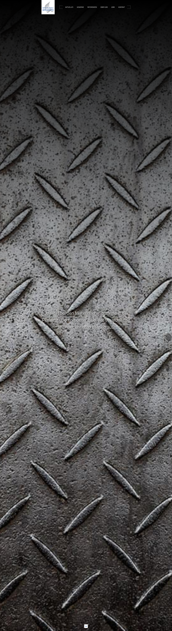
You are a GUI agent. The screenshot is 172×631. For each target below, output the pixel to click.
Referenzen (92, 7)
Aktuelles (69, 7)
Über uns (104, 7)
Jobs (113, 7)
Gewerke (80, 7)
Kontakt (121, 7)
